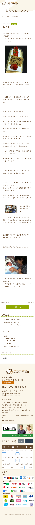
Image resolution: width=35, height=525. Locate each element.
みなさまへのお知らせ (12, 346)
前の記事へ (5, 302)
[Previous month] (27, 441)
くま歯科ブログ (9, 339)
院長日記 (10, 343)
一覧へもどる (18, 307)
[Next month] (31, 441)
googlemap (7, 383)
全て (5, 336)
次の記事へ (30, 302)
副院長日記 (11, 341)
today (21, 441)
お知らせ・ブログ (10, 17)
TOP (3, 17)
